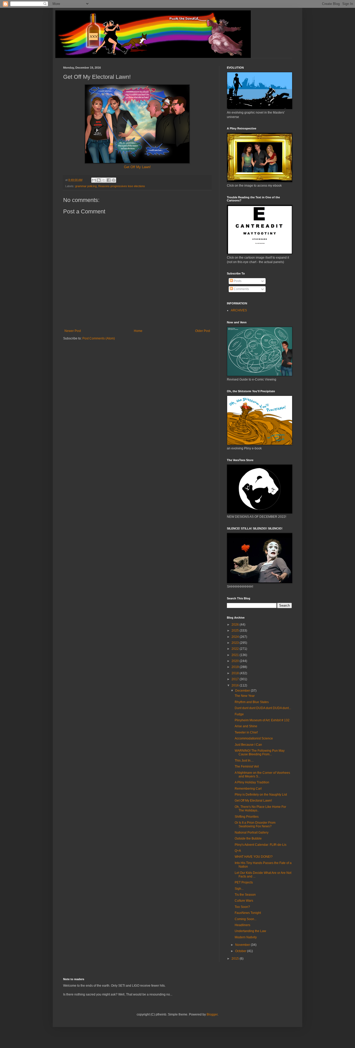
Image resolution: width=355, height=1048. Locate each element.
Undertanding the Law (250, 931)
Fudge (239, 714)
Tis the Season (245, 894)
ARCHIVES (239, 310)
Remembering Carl (248, 788)
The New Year (245, 696)
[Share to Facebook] (108, 180)
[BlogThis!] (98, 180)
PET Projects (244, 882)
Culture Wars (244, 900)
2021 (236, 655)
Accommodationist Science (254, 738)
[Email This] (93, 180)
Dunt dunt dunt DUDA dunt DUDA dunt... (263, 708)
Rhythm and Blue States (252, 702)
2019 (236, 667)
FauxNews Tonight (248, 913)
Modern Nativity (246, 937)
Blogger (212, 1014)
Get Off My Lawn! (137, 167)
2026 (236, 624)
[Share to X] (103, 180)
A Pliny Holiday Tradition (252, 782)
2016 (236, 685)
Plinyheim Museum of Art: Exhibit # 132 (262, 720)
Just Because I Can (248, 744)
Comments (241, 289)
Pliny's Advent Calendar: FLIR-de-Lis (260, 845)
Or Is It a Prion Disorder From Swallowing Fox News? (255, 824)
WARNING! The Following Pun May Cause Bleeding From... (260, 752)
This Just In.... (244, 760)
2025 (236, 630)
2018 (236, 673)
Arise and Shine (246, 726)
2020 (236, 661)
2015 (236, 958)
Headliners (242, 925)
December (243, 690)
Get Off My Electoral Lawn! (253, 800)
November (243, 945)
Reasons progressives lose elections (121, 186)
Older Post (202, 331)
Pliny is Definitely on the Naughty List (261, 794)
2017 (236, 679)
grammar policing (86, 186)
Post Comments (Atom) (98, 338)
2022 (236, 649)
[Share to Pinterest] (113, 180)
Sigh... (239, 888)
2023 (236, 643)
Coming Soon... (246, 919)
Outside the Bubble (248, 838)
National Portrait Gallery (251, 832)
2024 (236, 637)
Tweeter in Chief (246, 732)
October (241, 951)
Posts (237, 281)
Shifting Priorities (247, 816)
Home (138, 331)
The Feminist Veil (247, 766)
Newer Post (72, 331)
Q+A (238, 851)
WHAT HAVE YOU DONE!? (254, 857)
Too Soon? (242, 907)
